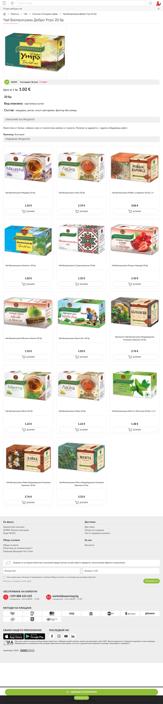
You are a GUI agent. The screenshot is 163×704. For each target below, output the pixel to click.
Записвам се (151, 581)
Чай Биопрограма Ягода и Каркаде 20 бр (130, 265)
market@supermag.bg (65, 596)
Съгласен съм (81, 698)
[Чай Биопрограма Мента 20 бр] (28, 385)
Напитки (15, 14)
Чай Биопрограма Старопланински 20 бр (77, 265)
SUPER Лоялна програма (16, 530)
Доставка (90, 522)
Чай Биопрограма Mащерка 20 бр (20, 193)
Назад (12, 3)
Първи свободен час (12, 9)
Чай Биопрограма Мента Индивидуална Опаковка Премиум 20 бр (81, 483)
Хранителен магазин (13, 527)
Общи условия (11, 540)
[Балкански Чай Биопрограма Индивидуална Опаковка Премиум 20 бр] (135, 312)
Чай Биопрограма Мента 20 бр (19, 411)
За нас (88, 540)
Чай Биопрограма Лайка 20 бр (72, 411)
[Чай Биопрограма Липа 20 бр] (81, 166)
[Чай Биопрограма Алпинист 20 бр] (28, 239)
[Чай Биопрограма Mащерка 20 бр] (28, 166)
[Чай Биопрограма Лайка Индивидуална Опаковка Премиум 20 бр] (28, 457)
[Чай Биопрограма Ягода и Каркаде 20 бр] (135, 239)
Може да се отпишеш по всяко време (17, 581)
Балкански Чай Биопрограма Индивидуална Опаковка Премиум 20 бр (134, 338)
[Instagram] (59, 636)
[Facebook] (52, 636)
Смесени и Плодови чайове (45, 14)
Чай (25, 14)
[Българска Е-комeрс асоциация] (8, 643)
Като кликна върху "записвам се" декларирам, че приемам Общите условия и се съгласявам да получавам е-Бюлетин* (51, 577)
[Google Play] (34, 639)
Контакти (89, 545)
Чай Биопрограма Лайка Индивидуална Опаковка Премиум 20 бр (28, 483)
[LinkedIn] (73, 636)
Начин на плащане (94, 530)
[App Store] (13, 639)
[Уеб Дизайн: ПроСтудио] (26, 650)
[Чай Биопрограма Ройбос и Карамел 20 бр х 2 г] (135, 166)
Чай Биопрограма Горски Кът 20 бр (74, 338)
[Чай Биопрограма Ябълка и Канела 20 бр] (28, 312)
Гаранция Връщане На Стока (18, 551)
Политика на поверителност (17, 548)
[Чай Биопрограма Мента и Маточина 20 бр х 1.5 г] (135, 385)
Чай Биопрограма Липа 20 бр (72, 193)
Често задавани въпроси (97, 533)
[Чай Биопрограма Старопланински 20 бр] (81, 239)
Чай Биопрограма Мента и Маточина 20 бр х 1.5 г (134, 411)
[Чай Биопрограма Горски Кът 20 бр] (81, 312)
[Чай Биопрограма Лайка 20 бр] (81, 385)
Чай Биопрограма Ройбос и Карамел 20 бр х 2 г (133, 193)
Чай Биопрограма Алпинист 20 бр (20, 265)
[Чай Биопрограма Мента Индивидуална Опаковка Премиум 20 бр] (81, 457)
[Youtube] (66, 636)
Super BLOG (9, 533)
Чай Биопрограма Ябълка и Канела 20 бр (23, 338)
